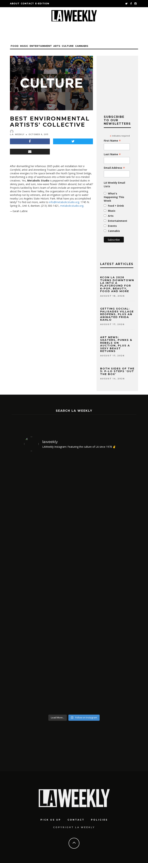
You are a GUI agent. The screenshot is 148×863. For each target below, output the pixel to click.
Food (15, 45)
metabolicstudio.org (71, 205)
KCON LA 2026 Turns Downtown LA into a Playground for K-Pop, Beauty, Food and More (117, 284)
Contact (27, 3)
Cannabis (81, 45)
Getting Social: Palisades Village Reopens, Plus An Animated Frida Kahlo (117, 314)
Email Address (114, 168)
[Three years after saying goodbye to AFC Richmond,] (112, 583)
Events (112, 226)
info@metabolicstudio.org (64, 202)
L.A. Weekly (17, 134)
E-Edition (42, 3)
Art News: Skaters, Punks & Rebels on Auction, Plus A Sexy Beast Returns (116, 344)
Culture (68, 45)
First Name (112, 140)
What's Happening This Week (114, 197)
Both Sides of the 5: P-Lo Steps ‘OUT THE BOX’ (117, 371)
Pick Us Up (50, 819)
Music (24, 45)
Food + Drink (116, 205)
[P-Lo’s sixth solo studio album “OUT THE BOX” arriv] (36, 583)
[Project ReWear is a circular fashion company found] (61, 583)
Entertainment (41, 45)
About (14, 3)
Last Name (112, 154)
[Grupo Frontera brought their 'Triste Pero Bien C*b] (87, 583)
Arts (56, 45)
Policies (99, 819)
